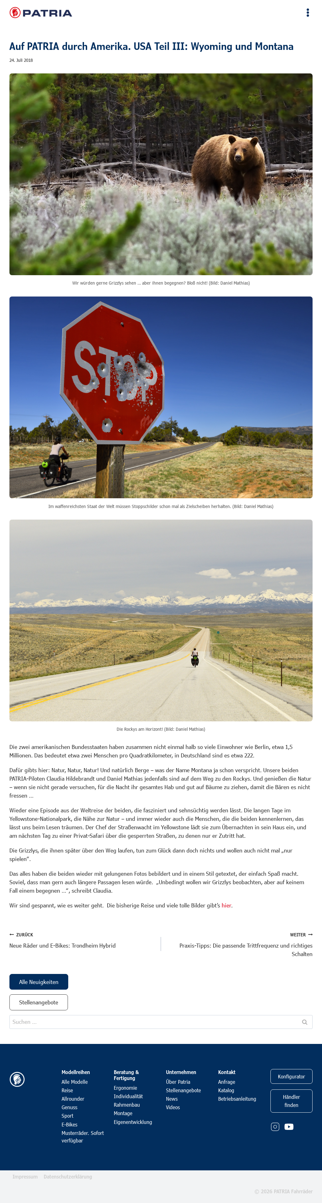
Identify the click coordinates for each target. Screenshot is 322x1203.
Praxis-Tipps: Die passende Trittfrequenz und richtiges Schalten (246, 944)
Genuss (69, 1107)
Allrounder (73, 1099)
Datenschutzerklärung (68, 1176)
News (172, 1099)
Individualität (128, 1096)
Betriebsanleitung (237, 1099)
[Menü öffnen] (307, 12)
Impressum (25, 1176)
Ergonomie (125, 1088)
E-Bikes (69, 1124)
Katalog (226, 1090)
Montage (123, 1113)
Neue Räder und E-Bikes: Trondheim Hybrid (62, 940)
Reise (67, 1090)
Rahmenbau (127, 1105)
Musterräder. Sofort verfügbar (83, 1136)
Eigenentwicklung (133, 1122)
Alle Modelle (75, 1082)
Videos (173, 1107)
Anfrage (226, 1082)
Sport (67, 1116)
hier (226, 905)
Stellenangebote (183, 1090)
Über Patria (178, 1082)
